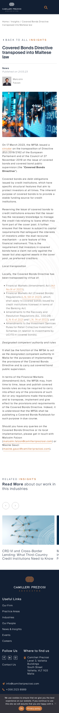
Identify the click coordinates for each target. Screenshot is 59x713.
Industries (8, 617)
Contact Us (9, 665)
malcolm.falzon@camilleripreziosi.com (27, 441)
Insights (15, 22)
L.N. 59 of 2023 (31, 297)
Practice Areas (11, 611)
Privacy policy (34, 708)
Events (6, 635)
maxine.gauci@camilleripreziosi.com (26, 449)
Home (5, 22)
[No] (55, 703)
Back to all (26, 40)
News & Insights (12, 629)
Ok (21, 708)
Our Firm (7, 605)
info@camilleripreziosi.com (22, 683)
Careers (7, 641)
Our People (9, 623)
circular (7, 149)
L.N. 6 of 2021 (15, 320)
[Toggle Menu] (53, 7)
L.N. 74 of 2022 (38, 320)
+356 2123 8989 (16, 689)
